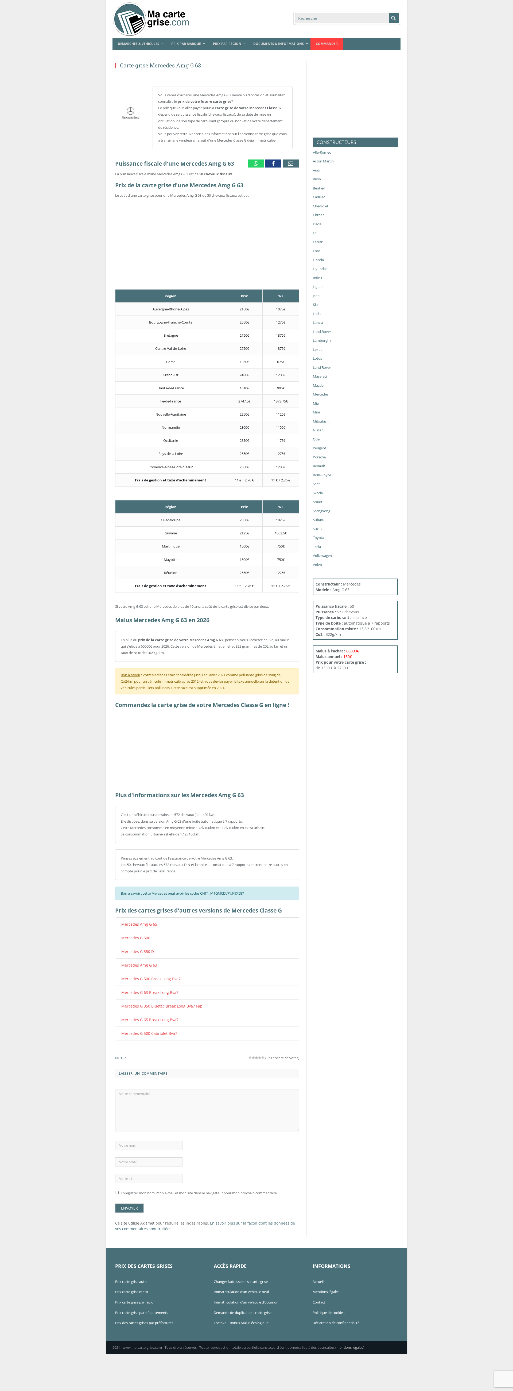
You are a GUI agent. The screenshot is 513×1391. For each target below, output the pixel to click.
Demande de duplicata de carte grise (242, 1308)
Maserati (320, 376)
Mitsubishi (321, 421)
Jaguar (318, 286)
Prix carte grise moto (131, 1287)
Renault (319, 465)
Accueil (318, 1277)
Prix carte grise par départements (141, 1308)
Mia (316, 403)
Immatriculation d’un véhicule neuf (241, 1287)
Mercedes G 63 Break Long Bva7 (146, 989)
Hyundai (320, 268)
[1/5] (250, 1053)
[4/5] (259, 1053)
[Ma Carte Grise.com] (152, 18)
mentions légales (349, 1342)
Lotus (317, 358)
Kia (315, 304)
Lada (317, 313)
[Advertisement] (207, 236)
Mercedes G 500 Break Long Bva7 (147, 976)
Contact (319, 1297)
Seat (316, 483)
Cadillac (319, 197)
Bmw (317, 179)
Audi (316, 170)
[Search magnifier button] (394, 18)
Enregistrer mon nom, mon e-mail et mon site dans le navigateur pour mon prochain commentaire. (199, 1188)
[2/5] (253, 1053)
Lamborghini (323, 340)
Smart (317, 501)
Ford (316, 250)
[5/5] (263, 1053)
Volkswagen (322, 555)
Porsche (319, 457)
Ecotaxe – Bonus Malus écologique (241, 1318)
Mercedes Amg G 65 (137, 924)
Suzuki (318, 528)
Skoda (318, 493)
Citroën (319, 214)
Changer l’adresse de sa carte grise (241, 1277)
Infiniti (318, 277)
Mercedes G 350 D (135, 950)
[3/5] (256, 1053)
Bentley (319, 188)
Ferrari (318, 242)
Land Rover (322, 331)
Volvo (317, 564)
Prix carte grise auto (131, 1277)
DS (315, 232)
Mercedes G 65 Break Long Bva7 (146, 1016)
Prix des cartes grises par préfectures (144, 1318)
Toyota (318, 537)
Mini (316, 412)
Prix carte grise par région (135, 1297)
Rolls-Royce (322, 475)
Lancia (318, 322)
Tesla (317, 546)
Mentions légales (326, 1287)
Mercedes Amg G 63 (137, 963)
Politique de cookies (328, 1308)
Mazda (318, 385)
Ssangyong (321, 510)
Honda (318, 259)
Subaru (318, 519)
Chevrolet (320, 206)
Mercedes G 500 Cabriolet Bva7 (145, 1029)
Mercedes (320, 394)
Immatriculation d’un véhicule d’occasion (246, 1297)
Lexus (317, 349)
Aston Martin (323, 161)
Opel (316, 439)
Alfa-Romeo (322, 152)
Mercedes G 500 (133, 937)
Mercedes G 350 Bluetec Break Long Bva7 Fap (157, 1003)
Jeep (316, 295)
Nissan (318, 430)
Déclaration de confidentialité (336, 1318)
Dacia (317, 224)
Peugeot (319, 448)
